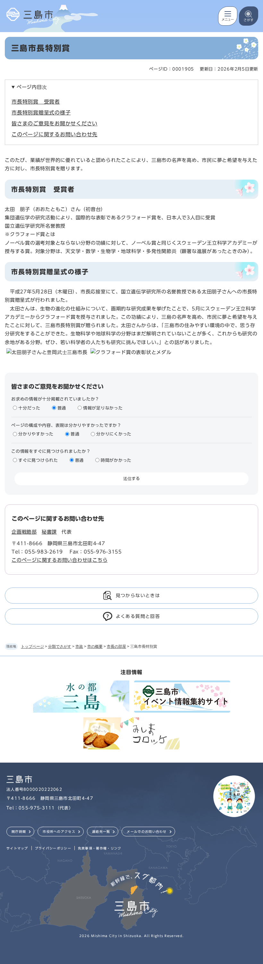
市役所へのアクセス (59, 831)
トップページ (32, 646)
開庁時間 (19, 831)
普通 (61, 408)
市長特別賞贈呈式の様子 (41, 112)
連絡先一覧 (101, 831)
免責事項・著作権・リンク (100, 848)
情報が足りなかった (103, 408)
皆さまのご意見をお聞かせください (55, 123)
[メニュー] (227, 16)
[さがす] (248, 16)
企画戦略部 (24, 531)
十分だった (29, 408)
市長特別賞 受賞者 (36, 101)
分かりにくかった (114, 434)
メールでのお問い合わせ (146, 831)
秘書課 (49, 531)
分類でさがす (59, 646)
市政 (79, 646)
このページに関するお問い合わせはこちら (59, 560)
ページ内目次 (32, 87)
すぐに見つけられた (38, 460)
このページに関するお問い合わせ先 (55, 134)
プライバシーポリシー (53, 848)
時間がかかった (116, 460)
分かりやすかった (36, 434)
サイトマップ (17, 848)
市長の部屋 (116, 646)
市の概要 (95, 646)
